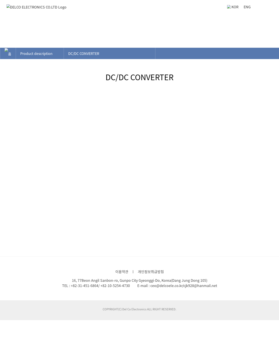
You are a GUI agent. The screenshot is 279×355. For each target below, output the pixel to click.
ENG (247, 6)
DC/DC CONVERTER (83, 53)
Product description (36, 53)
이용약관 (121, 271)
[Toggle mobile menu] (270, 8)
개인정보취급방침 (151, 271)
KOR (234, 6)
